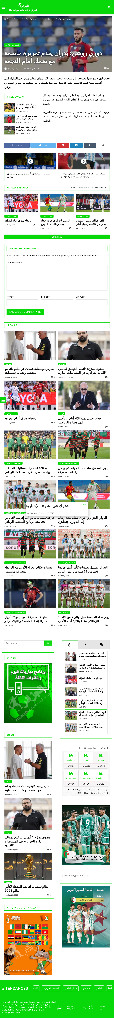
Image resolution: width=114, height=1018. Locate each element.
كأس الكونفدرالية (64, 612)
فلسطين (71, 988)
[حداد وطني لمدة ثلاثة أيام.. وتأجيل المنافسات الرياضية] (84, 395)
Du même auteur (98, 188)
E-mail (45, 296)
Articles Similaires (80, 188)
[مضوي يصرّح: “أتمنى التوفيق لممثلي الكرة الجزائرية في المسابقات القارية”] (84, 345)
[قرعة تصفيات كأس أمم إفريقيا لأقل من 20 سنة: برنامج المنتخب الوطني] (30, 494)
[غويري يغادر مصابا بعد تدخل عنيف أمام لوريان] (9, 130)
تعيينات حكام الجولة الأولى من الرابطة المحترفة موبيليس (28, 569)
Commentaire (15, 262)
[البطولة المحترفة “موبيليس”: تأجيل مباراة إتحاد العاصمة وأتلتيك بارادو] (30, 593)
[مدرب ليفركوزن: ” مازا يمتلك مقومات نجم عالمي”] (9, 118)
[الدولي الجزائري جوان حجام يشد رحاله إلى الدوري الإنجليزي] (57, 203)
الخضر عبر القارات (16, 19)
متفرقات (8, 882)
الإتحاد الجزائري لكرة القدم (13, 463)
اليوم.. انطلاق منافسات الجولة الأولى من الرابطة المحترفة (83, 470)
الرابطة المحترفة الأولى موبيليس (68, 463)
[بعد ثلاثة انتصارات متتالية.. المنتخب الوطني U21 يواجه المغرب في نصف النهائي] (30, 444)
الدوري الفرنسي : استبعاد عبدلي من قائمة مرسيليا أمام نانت (91, 222)
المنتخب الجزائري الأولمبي (67, 562)
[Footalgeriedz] (23, 7)
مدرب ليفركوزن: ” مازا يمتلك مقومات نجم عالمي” (26, 117)
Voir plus (57, 237)
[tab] (80, 188)
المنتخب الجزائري (36, 988)
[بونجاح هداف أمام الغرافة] (21, 203)
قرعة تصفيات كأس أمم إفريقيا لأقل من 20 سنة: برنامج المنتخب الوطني (29, 520)
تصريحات (8, 364)
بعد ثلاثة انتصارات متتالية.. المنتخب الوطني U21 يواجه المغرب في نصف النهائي (27, 470)
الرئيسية (61, 414)
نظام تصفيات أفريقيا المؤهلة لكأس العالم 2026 (26, 888)
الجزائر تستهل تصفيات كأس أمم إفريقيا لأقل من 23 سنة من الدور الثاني (83, 569)
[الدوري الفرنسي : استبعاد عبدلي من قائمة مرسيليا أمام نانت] (93, 203)
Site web (80, 296)
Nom (10, 296)
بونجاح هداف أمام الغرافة (17, 220)
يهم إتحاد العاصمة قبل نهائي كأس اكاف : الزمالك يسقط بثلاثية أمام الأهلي (83, 619)
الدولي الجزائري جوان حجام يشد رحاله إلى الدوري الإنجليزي (55, 222)
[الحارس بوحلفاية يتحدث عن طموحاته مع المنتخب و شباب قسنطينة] (30, 345)
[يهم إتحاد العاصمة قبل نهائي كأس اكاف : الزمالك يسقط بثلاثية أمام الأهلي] (84, 593)
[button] (84, 506)
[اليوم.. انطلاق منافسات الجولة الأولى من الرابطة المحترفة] (84, 444)
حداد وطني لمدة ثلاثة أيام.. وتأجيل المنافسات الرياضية (79, 420)
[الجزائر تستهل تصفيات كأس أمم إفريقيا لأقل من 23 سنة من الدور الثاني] (84, 543)
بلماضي (83, 988)
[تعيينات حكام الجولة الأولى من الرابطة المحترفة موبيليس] (30, 543)
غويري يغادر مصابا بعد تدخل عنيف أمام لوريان (26, 128)
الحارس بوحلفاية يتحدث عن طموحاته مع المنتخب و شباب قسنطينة (29, 371)
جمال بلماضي (55, 988)
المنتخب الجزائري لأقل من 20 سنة (16, 513)
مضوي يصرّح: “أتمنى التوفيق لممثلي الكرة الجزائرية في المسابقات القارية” (82, 371)
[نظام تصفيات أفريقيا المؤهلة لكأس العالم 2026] (28, 866)
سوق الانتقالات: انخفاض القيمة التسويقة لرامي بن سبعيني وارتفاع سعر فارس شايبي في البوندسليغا (27, 106)
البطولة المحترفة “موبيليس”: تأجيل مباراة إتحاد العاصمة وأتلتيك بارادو (26, 619)
